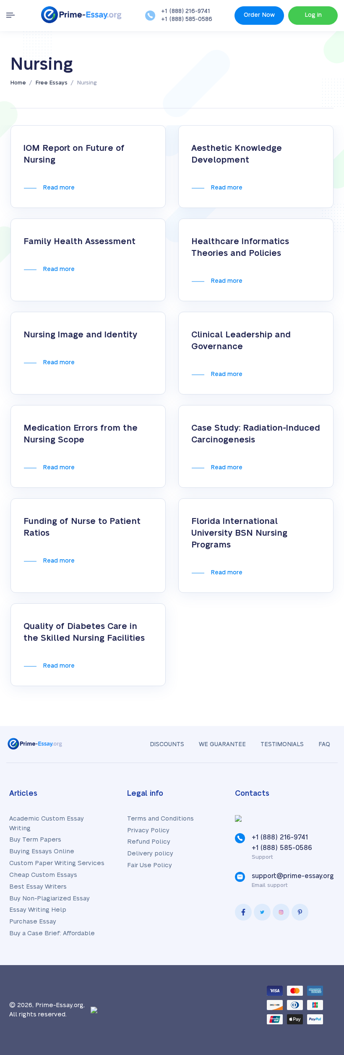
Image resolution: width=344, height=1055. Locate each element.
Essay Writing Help (37, 910)
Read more (59, 188)
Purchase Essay (32, 921)
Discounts (167, 744)
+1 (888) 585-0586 (186, 19)
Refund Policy (148, 842)
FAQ (324, 744)
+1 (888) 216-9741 (185, 11)
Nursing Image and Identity (80, 335)
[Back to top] (319, 956)
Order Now (259, 15)
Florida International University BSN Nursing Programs (239, 533)
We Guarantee (222, 744)
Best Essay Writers (38, 887)
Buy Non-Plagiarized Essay (49, 898)
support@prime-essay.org (293, 876)
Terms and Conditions (160, 819)
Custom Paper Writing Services (56, 863)
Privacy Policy (148, 830)
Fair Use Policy (149, 865)
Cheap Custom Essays (43, 875)
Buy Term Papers (35, 840)
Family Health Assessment (79, 241)
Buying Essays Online (41, 851)
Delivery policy (150, 853)
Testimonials (282, 744)
